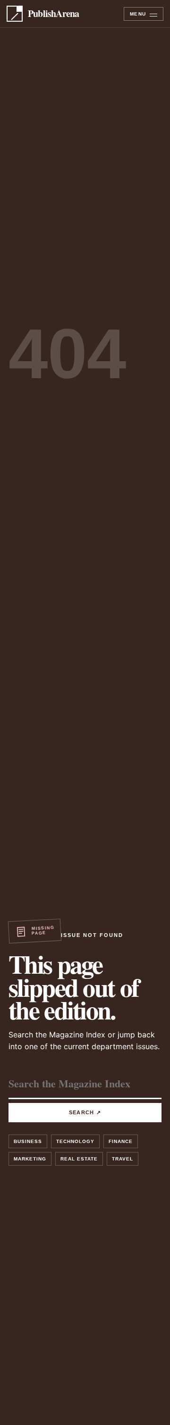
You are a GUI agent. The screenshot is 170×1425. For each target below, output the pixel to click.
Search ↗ (85, 1112)
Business (28, 1141)
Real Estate (79, 1158)
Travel (122, 1158)
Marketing (30, 1158)
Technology (75, 1141)
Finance (121, 1141)
